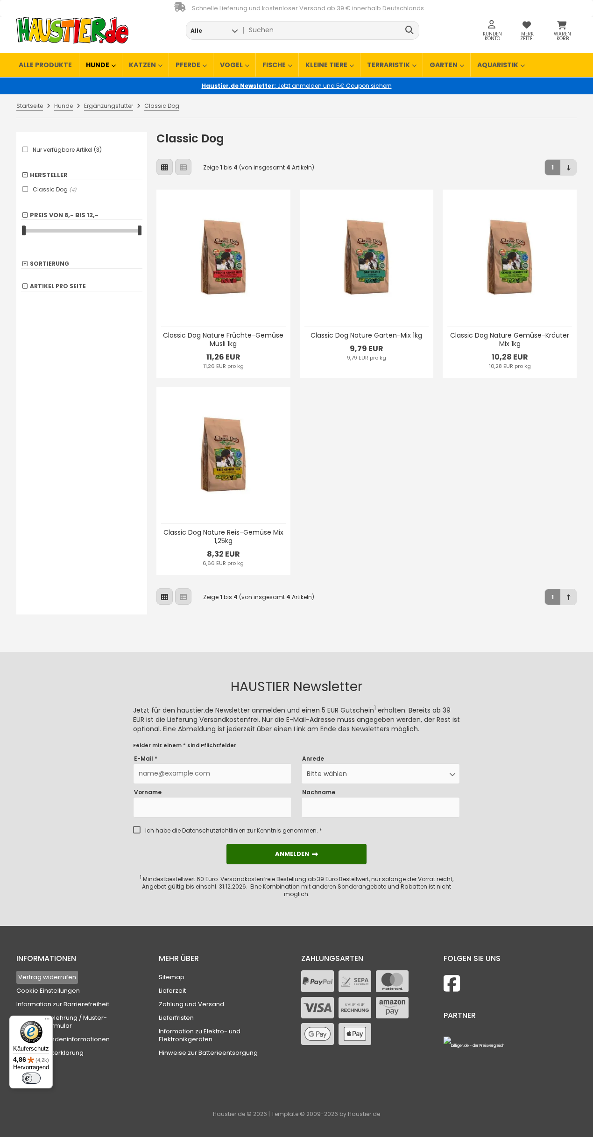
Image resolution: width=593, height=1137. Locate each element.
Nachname (318, 792)
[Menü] (47, 1021)
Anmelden (296, 853)
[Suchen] (410, 30)
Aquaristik (497, 65)
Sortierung (49, 264)
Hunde (97, 65)
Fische (274, 65)
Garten (444, 65)
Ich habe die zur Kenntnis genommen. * (233, 830)
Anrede (313, 759)
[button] (214, 30)
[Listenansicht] (183, 167)
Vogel (231, 65)
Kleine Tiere (326, 65)
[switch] (31, 1078)
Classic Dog (55, 189)
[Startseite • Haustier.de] (72, 30)
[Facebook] (452, 983)
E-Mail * (145, 759)
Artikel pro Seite (58, 286)
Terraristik (388, 65)
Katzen (142, 65)
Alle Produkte (45, 65)
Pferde (188, 65)
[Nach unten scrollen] (568, 167)
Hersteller (49, 175)
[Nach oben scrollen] (568, 597)
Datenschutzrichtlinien (214, 830)
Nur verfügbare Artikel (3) (67, 150)
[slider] (24, 230)
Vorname (148, 792)
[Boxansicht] (164, 167)
